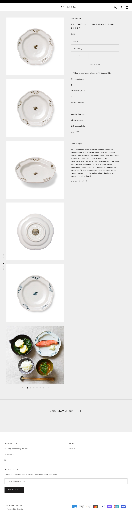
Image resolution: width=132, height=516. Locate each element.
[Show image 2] (30, 388)
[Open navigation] (5, 7)
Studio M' (76, 19)
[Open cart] (127, 7)
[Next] (48, 387)
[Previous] (22, 387)
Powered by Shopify (14, 509)
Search (72, 448)
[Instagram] (5, 460)
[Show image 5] (40, 388)
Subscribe (14, 490)
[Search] (121, 7)
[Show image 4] (37, 388)
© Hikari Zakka (14, 506)
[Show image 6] (43, 388)
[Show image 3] (34, 388)
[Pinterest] (86, 181)
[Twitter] (83, 181)
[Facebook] (79, 181)
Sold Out (95, 65)
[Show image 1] (27, 388)
